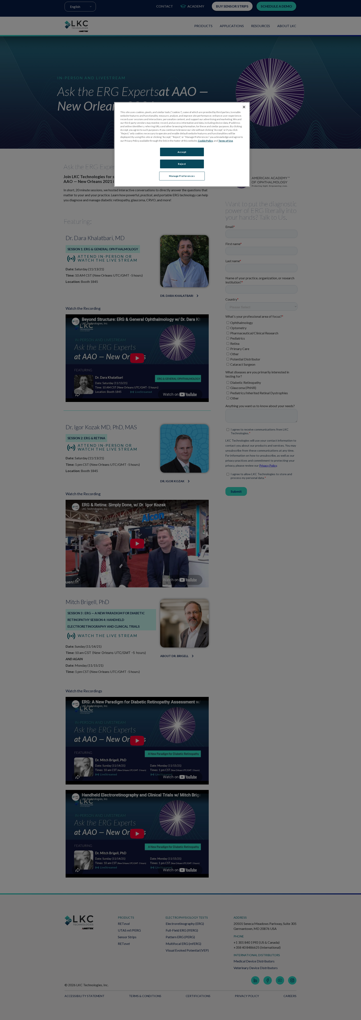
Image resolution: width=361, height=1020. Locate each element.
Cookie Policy (205, 140)
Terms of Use (225, 140)
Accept (182, 152)
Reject (182, 163)
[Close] (244, 107)
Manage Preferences (182, 176)
